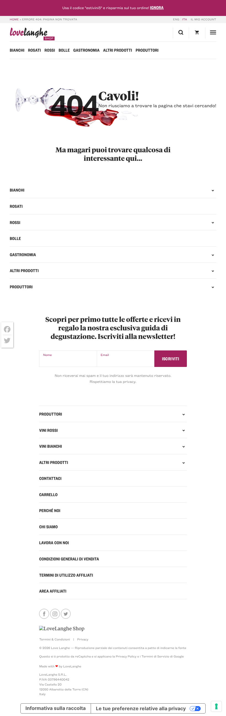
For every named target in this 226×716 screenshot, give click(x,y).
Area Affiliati (52, 591)
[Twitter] (7, 340)
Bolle (64, 50)
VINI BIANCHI (50, 446)
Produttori (147, 50)
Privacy (82, 639)
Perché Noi (49, 510)
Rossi (49, 50)
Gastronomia (86, 50)
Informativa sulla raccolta (55, 708)
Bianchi (17, 50)
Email (105, 355)
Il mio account (203, 19)
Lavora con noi (54, 542)
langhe (28, 33)
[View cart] (197, 32)
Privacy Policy (126, 656)
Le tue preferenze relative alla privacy (141, 708)
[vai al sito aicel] (61, 628)
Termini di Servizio (155, 656)
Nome (47, 355)
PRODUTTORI (50, 414)
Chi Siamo (48, 526)
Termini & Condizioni (54, 639)
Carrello (48, 494)
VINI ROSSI (48, 430)
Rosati (34, 50)
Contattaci (50, 478)
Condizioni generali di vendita (69, 559)
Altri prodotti (117, 50)
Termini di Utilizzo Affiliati (66, 575)
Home (14, 19)
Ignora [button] (157, 7)
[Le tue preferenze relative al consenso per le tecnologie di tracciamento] (216, 706)
